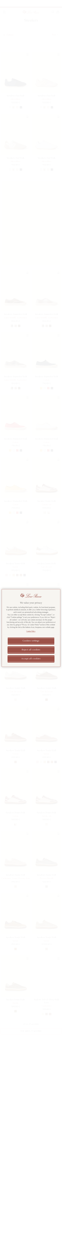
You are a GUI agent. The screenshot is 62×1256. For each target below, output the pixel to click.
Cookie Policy (31, 631)
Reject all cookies (31, 650)
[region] (31, 628)
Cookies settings (31, 641)
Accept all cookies (31, 659)
